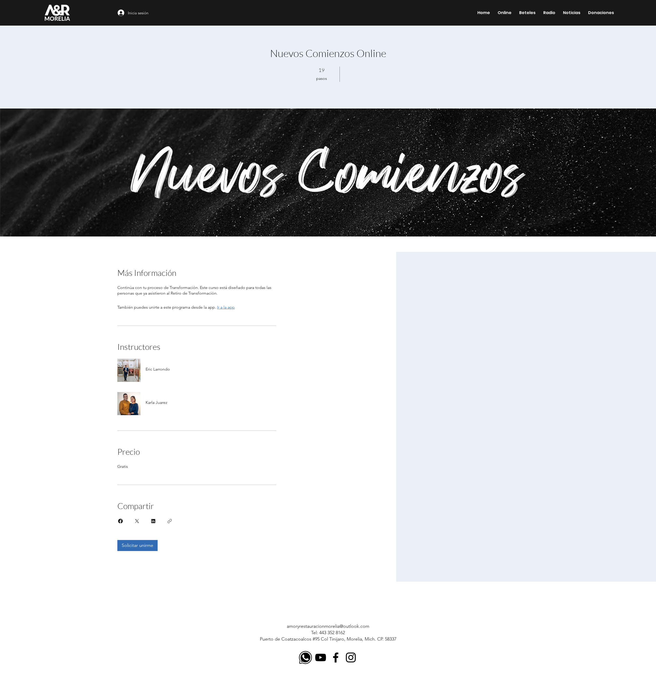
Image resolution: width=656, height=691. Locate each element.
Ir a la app (226, 307)
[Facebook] (335, 657)
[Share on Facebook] (120, 521)
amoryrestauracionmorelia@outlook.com (328, 626)
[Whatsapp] (305, 657)
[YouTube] (320, 657)
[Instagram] (350, 657)
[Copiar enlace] (170, 521)
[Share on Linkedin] (153, 521)
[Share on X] (137, 521)
